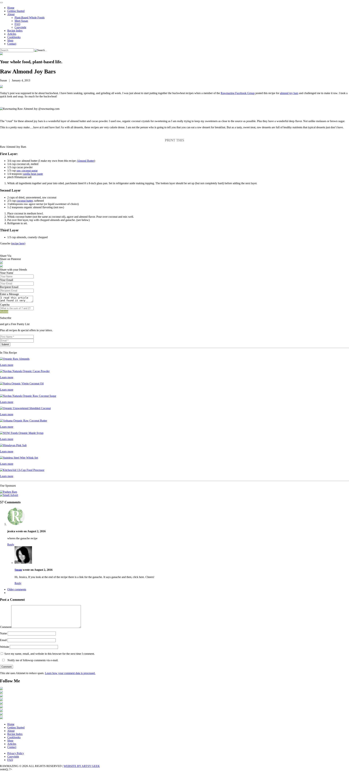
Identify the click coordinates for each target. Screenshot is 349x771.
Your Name (6, 272)
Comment (5, 627)
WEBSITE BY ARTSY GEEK (82, 766)
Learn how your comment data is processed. (70, 673)
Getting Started (16, 11)
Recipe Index (15, 30)
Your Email (6, 279)
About (11, 14)
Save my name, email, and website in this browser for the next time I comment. (49, 653)
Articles (11, 33)
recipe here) (18, 243)
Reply (10, 544)
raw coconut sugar (27, 170)
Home (10, 7)
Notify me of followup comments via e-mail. (32, 660)
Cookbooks (14, 37)
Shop (10, 40)
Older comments (16, 589)
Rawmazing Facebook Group (238, 93)
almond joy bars (289, 93)
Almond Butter (85, 160)
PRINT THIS (174, 140)
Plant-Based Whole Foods (30, 17)
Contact (11, 43)
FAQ (17, 24)
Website (4, 646)
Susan (18, 569)
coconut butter (25, 200)
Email (3, 640)
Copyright (20, 27)
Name (3, 633)
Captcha (4, 304)
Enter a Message (9, 294)
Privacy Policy (15, 753)
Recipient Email (9, 287)
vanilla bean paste (33, 173)
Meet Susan (21, 20)
